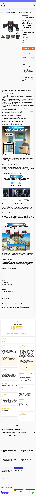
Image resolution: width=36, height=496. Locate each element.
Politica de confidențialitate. (6, 471)
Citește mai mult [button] (5, 365)
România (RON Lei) (5, 485)
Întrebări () (10, 338)
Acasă (2, 12)
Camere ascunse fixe (7, 12)
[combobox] (18, 9)
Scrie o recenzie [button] (12, 333)
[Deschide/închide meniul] (1, 5)
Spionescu (5, 490)
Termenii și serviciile (18, 470)
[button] (13, 326)
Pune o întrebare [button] (24, 333)
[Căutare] (33, 9)
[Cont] (31, 5)
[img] (4, 345)
